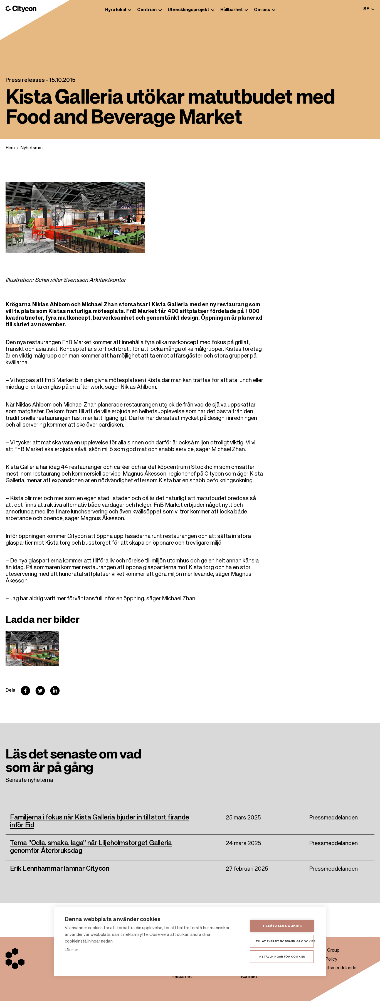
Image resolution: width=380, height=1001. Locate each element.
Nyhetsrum (31, 148)
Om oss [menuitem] (262, 10)
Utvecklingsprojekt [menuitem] (188, 10)
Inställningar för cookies (281, 956)
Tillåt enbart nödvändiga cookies (285, 941)
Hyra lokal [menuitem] (115, 10)
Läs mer (71, 950)
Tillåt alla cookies (282, 926)
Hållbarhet (181, 977)
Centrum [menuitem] (147, 10)
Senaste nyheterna (29, 780)
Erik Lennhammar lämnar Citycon (59, 868)
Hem (10, 148)
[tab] (368, 9)
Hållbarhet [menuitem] (231, 10)
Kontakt (249, 977)
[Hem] (21, 9)
